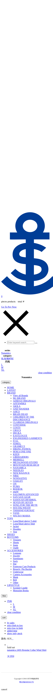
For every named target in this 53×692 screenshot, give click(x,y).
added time (12, 631)
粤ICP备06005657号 (26, 682)
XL (2, 370)
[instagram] (28, 667)
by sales (10, 622)
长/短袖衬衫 (7, 358)
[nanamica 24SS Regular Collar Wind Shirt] (7, 644)
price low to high (15, 628)
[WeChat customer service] (24, 667)
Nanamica (6, 353)
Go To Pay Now (9, 307)
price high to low (15, 625)
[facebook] (33, 667)
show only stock (14, 633)
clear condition (45, 372)
